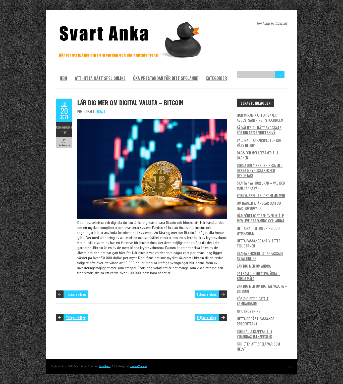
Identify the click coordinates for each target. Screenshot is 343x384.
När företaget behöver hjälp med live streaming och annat (260, 218)
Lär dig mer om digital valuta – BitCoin (130, 102)
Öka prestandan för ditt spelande (165, 78)
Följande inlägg (207, 294)
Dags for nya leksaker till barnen (257, 155)
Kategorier (216, 78)
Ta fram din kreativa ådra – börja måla (258, 276)
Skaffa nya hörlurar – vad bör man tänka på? (261, 185)
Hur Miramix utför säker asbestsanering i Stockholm (260, 117)
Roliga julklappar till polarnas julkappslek (254, 333)
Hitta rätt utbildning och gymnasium (258, 230)
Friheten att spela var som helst (258, 346)
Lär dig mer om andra (254, 266)
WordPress (104, 366)
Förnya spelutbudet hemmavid (261, 195)
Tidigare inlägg (76, 294)
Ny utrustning (249, 311)
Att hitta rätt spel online (100, 78)
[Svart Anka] (131, 22)
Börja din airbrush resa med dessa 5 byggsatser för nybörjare (259, 170)
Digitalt (100, 111)
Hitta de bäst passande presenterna (255, 321)
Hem (63, 78)
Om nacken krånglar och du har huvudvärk (259, 205)
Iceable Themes (138, 366)
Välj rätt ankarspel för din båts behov (259, 142)
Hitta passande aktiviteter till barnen (258, 243)
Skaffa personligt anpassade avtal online (260, 255)
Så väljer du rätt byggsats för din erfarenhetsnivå (259, 130)
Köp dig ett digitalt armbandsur (253, 301)
